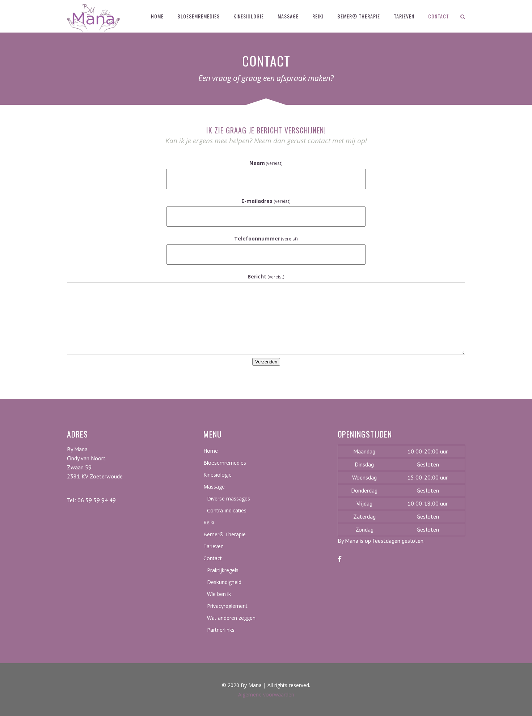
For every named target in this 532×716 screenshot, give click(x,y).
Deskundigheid (224, 582)
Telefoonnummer (266, 238)
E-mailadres (266, 200)
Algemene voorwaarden (266, 694)
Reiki (208, 522)
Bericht (266, 276)
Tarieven (213, 546)
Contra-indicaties (226, 510)
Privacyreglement (227, 605)
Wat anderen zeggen (231, 617)
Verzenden (266, 362)
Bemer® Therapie (224, 534)
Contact (212, 558)
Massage (214, 486)
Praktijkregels (222, 570)
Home (210, 450)
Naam (266, 162)
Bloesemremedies (224, 462)
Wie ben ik (219, 594)
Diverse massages (228, 498)
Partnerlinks (221, 629)
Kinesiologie (217, 474)
